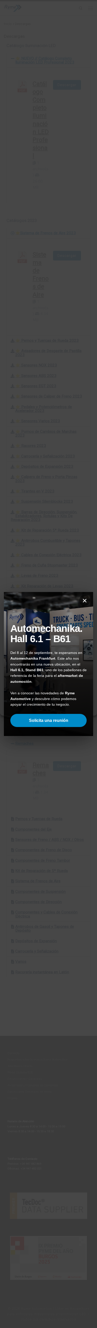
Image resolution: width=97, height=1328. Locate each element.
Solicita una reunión (48, 720)
